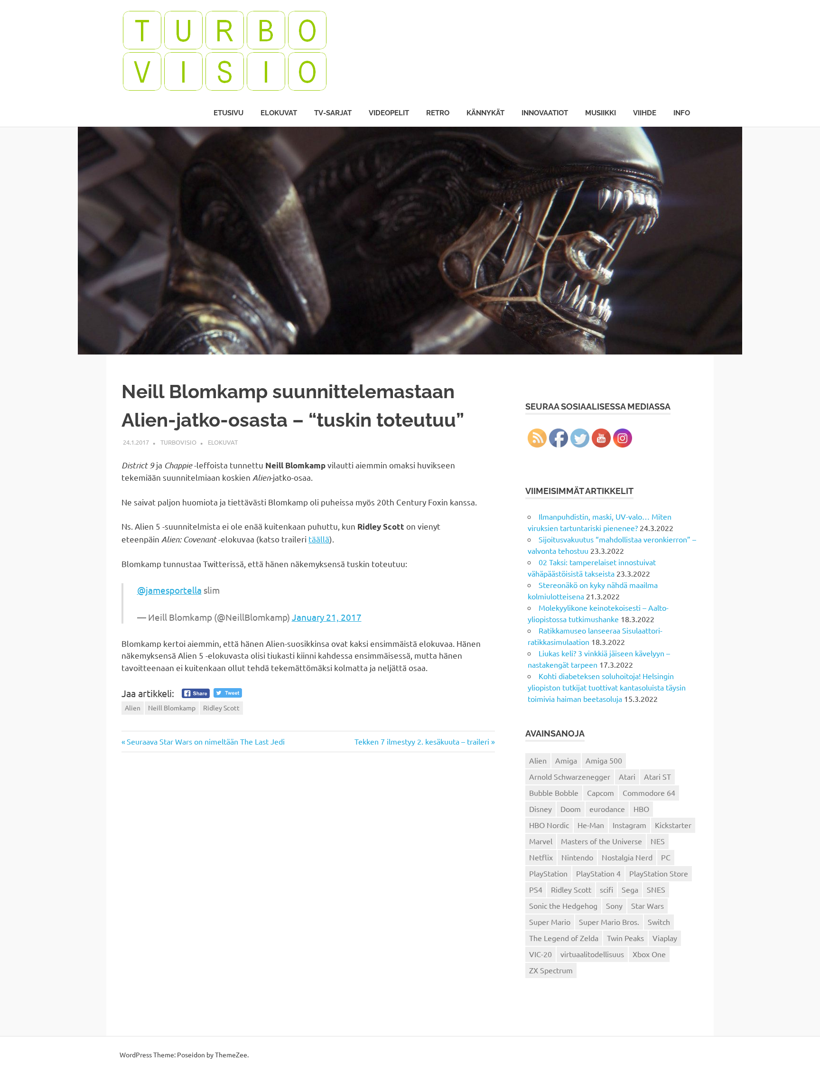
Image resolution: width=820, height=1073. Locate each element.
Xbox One (649, 954)
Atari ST (657, 776)
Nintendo (577, 857)
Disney (540, 808)
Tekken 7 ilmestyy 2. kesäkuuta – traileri (421, 741)
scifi (606, 889)
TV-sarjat (333, 113)
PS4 (535, 889)
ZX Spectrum (551, 970)
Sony (614, 905)
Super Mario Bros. (609, 921)
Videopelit (389, 113)
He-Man (591, 825)
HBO (641, 808)
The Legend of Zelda (563, 937)
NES (658, 841)
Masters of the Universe (601, 841)
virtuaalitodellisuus (592, 954)
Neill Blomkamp (172, 707)
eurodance (607, 808)
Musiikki (600, 113)
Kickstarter (673, 825)
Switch (659, 921)
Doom (570, 808)
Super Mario (549, 921)
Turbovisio (178, 442)
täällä (318, 539)
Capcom (600, 792)
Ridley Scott (221, 707)
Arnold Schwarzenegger (569, 776)
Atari (627, 776)
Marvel (540, 841)
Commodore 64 (649, 792)
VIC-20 (540, 954)
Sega (630, 889)
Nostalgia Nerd (627, 857)
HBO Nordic (549, 825)
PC (666, 857)
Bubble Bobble (553, 792)
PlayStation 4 (598, 873)
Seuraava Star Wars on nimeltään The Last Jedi (205, 741)
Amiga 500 (604, 760)
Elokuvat (279, 113)
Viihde (644, 113)
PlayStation (548, 873)
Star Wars (647, 905)
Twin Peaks (625, 937)
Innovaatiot (545, 113)
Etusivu (228, 113)
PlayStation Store (658, 873)
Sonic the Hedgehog (563, 905)
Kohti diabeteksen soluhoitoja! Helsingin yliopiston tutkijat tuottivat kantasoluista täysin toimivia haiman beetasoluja (607, 687)
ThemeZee (231, 1054)
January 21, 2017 (327, 617)
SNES (656, 889)
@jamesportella (169, 590)
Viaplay (664, 937)
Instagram (629, 825)
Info (681, 113)
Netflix (541, 857)
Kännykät (485, 113)
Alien (132, 707)
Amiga (566, 760)
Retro (437, 113)
